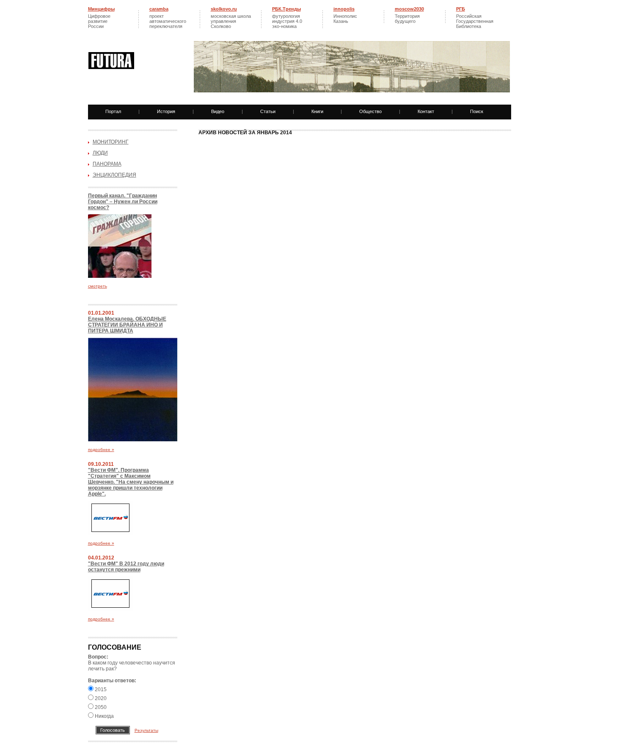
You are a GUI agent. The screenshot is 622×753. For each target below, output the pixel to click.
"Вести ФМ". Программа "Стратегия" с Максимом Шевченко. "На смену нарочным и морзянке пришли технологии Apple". (130, 482)
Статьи (267, 111)
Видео (217, 111)
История (166, 111)
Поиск (476, 111)
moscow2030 (409, 8)
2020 (100, 698)
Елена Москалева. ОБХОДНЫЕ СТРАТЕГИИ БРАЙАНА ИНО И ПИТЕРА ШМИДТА (127, 325)
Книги (317, 111)
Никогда (104, 716)
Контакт (426, 111)
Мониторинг (111, 142)
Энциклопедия (114, 175)
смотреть (97, 286)
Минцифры (101, 8)
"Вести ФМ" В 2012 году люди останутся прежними (126, 567)
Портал (113, 111)
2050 (100, 707)
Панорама (107, 164)
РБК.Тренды (286, 8)
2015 (100, 689)
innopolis (344, 8)
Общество (370, 111)
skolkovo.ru (224, 8)
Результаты (146, 730)
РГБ (460, 8)
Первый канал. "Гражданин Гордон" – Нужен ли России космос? (122, 201)
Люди (100, 153)
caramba (158, 8)
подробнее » (101, 449)
